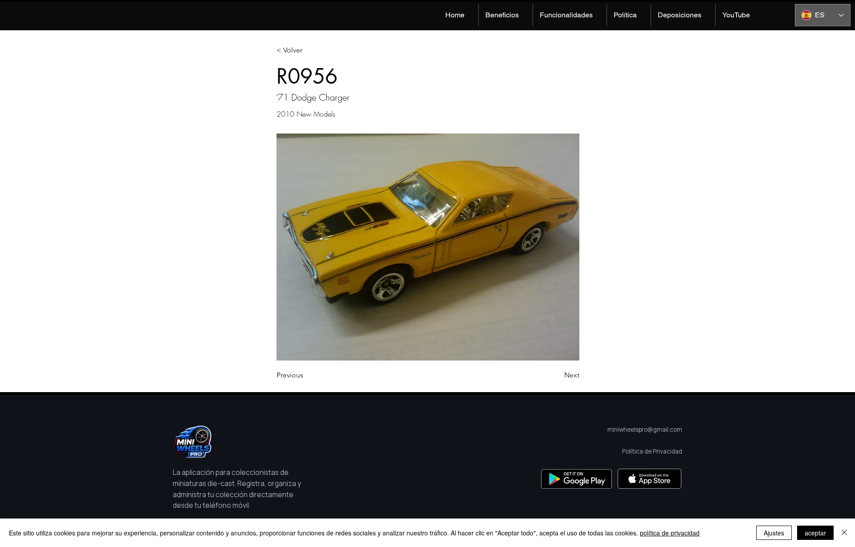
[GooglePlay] (576, 478)
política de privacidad (670, 532)
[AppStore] (649, 479)
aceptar (815, 532)
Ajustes (774, 532)
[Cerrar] (844, 533)
